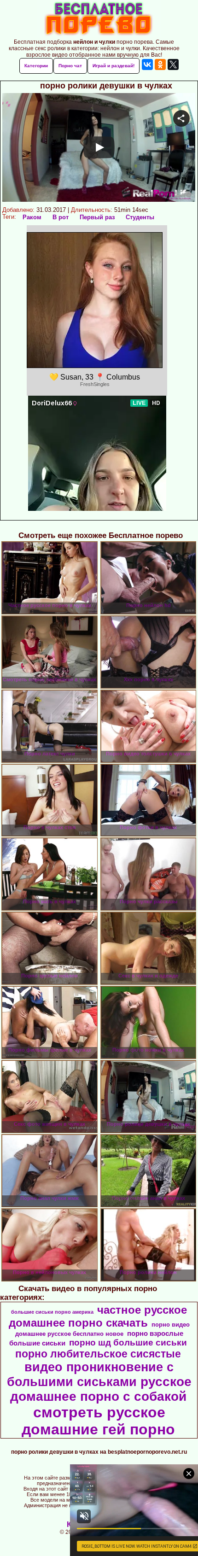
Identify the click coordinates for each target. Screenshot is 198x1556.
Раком (32, 217)
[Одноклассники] (160, 64)
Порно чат (70, 65)
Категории (36, 65)
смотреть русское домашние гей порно (98, 1421)
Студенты (140, 217)
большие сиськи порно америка (52, 1312)
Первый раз (97, 217)
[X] (173, 64)
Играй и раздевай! (113, 65)
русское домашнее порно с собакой (101, 1389)
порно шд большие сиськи (128, 1342)
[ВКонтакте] (147, 64)
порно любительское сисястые (98, 1354)
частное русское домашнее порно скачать (98, 1316)
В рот (60, 217)
